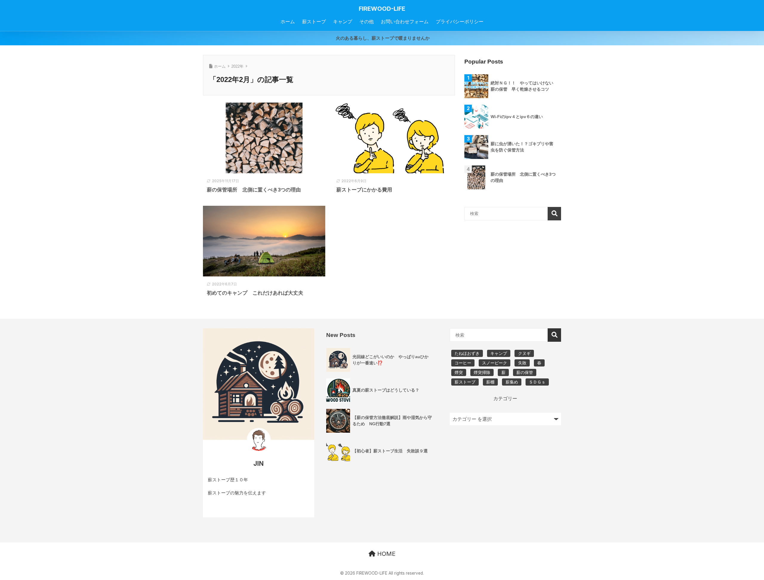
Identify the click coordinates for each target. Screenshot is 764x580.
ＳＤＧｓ (537, 382)
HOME (385, 553)
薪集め (512, 382)
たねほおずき (467, 353)
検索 (554, 213)
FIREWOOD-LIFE (382, 8)
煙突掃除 (482, 372)
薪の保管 (524, 372)
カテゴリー (505, 398)
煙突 (459, 372)
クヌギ (524, 353)
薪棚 (490, 382)
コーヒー (463, 363)
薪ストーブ (465, 382)
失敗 (522, 363)
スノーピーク (494, 363)
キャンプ (498, 353)
